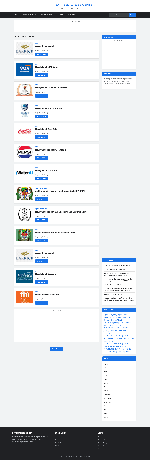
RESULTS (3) (108, 341)
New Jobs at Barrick (45, 46)
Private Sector (46, 15)
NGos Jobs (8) (128, 338)
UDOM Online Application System (115, 269)
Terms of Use (102, 446)
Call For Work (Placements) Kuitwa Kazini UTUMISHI (60, 191)
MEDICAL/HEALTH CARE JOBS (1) (116, 336)
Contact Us (71, 15)
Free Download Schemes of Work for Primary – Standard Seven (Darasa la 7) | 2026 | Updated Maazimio (119, 300)
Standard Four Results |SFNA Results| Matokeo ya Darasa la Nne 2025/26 (116, 274)
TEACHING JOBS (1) (111, 351)
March (106, 383)
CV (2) (120, 320)
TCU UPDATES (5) (110, 349)
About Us (101, 437)
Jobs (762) (107, 333)
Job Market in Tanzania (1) (118, 330)
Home (16, 15)
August (106, 364)
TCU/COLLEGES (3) (124, 349)
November (107, 398)
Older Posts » (56, 349)
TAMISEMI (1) (120, 346)
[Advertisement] (75, 27)
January (106, 391)
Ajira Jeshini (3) (124, 315)
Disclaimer (101, 449)
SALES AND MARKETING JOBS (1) (116, 344)
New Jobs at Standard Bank (48, 108)
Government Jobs (30, 15)
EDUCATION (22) (110, 322)
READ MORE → (41, 54)
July (105, 368)
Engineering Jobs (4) (124, 322)
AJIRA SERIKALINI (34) (112, 317)
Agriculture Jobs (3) (111, 315)
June (105, 372)
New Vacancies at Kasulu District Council (55, 232)
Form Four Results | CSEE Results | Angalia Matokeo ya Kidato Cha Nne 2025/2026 (118, 280)
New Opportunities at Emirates (114, 294)
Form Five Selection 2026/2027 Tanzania (117, 266)
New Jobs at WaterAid (46, 170)
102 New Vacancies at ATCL (112, 285)
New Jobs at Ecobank (45, 274)
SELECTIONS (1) (109, 346)
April (105, 379)
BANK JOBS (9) (125, 317)
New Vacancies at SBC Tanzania (50, 149)
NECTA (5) (119, 338)
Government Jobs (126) (112, 325)
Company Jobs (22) (111, 320)
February (107, 387)
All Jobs (60, 15)
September (107, 402)
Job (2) (106, 330)
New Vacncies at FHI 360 (47, 294)
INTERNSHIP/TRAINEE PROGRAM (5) (117, 328)
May (105, 375)
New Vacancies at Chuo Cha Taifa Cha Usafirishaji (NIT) (62, 211)
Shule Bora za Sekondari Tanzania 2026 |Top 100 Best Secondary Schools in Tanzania (118, 290)
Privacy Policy (102, 443)
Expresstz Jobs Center (75, 5)
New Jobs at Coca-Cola (46, 129)
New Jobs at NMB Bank (46, 67)
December (107, 394)
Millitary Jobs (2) (110, 338)
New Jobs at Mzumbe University (51, 87)
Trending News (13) (125, 351)
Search (132, 15)
